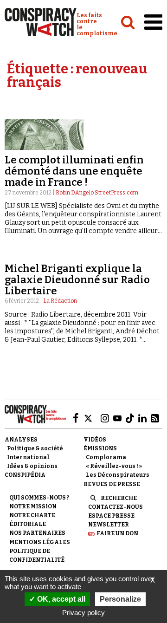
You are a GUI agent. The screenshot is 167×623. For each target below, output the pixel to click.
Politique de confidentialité (36, 555)
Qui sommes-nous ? (39, 497)
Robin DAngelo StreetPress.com (97, 192)
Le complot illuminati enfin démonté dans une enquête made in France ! (74, 171)
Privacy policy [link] (83, 613)
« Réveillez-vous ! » (114, 466)
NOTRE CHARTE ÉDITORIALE (32, 519)
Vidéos (95, 439)
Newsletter (108, 524)
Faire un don (117, 533)
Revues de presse (112, 484)
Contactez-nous (115, 507)
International (28, 457)
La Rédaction (60, 301)
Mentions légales (39, 542)
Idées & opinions (32, 466)
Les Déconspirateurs (117, 475)
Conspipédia (25, 475)
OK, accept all (60, 599)
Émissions (100, 448)
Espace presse (111, 516)
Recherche (119, 498)
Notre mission (33, 506)
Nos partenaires (37, 533)
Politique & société (35, 448)
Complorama (106, 457)
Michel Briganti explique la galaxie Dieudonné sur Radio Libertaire (77, 279)
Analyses (21, 439)
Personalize (120, 599)
